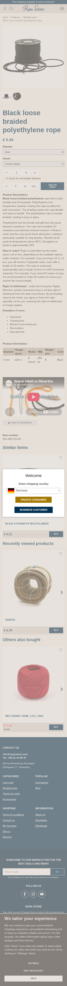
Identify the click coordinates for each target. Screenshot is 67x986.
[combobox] (33, 491)
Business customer (33, 509)
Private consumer (33, 499)
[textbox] (33, 490)
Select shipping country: (33, 483)
